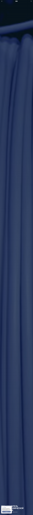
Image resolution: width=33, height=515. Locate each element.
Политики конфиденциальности (6, 510)
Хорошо (6, 511)
